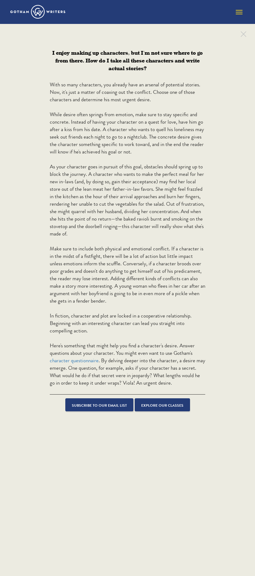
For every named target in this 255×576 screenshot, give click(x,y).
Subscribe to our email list (99, 405)
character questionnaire (74, 360)
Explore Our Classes (162, 405)
